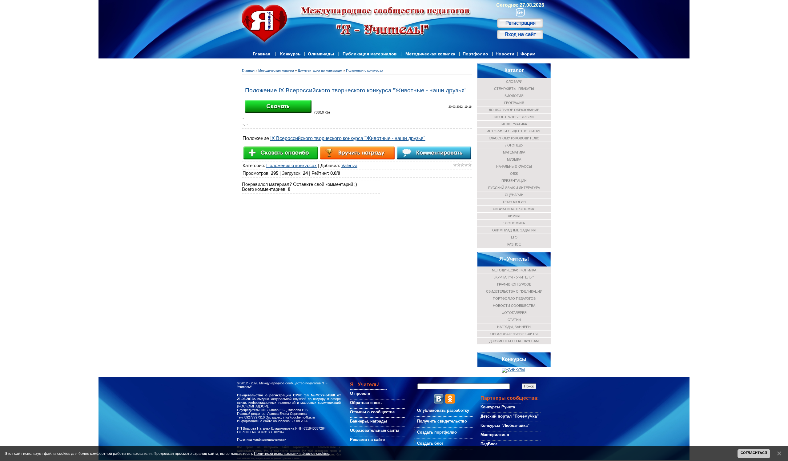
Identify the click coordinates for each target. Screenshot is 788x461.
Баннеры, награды (368, 421)
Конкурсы (291, 53)
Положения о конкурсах (364, 70)
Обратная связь (366, 402)
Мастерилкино (494, 434)
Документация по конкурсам (320, 70)
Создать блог (430, 443)
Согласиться (754, 453)
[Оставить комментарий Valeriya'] (434, 152)
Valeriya (349, 165)
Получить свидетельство (442, 421)
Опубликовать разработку (443, 410)
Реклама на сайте (367, 439)
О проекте (360, 393)
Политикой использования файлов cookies (291, 453)
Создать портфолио (437, 432)
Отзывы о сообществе (372, 412)
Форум (528, 53)
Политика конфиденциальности (261, 439)
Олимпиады (321, 53)
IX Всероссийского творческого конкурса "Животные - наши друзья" (347, 138)
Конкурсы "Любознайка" (504, 425)
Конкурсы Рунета (497, 407)
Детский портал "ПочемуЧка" (509, 416)
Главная (261, 53)
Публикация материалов (370, 53)
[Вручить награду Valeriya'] (357, 152)
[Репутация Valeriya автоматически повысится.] (280, 152)
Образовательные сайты (374, 430)
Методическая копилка (430, 53)
